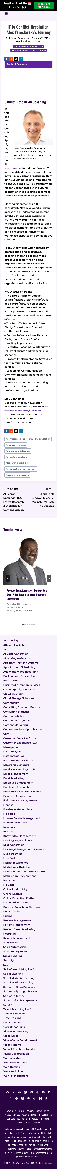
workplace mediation (17, 475)
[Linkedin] (43, 1092)
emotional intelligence (18, 451)
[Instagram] (25, 1092)
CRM (6, 733)
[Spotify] (16, 1098)
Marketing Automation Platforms (24, 871)
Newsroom (10, 880)
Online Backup (12, 893)
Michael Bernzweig (19, 38)
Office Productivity (15, 889)
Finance (8, 804)
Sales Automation (14, 947)
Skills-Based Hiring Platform (21, 969)
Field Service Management (20, 800)
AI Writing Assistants (16, 658)
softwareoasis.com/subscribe (23, 410)
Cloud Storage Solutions (18, 698)
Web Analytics (12, 1058)
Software (11, 1119)
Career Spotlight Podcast (19, 689)
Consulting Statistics (16, 711)
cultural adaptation (39, 439)
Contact (39, 1111)
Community (11, 702)
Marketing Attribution (17, 867)
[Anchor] (46, 1098)
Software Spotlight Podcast (21, 991)
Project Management (16, 924)
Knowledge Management (19, 835)
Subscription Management (20, 1000)
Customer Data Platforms (19, 738)
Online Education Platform (20, 898)
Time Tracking (12, 1018)
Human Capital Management (21, 818)
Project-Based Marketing (19, 929)
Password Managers (16, 902)
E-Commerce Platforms (18, 760)
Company (30, 1111)
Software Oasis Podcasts (28, 47)
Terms (46, 1111)
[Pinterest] (31, 1092)
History (21, 1111)
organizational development (21, 469)
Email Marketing (13, 778)
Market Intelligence (15, 862)
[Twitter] (13, 1092)
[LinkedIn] (21, 59)
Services (16, 1115)
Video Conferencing (16, 1031)
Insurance (9, 827)
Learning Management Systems (23, 849)
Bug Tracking (11, 680)
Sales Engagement (15, 951)
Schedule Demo (23, 1123)
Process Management (17, 920)
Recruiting (10, 933)
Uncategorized (12, 1022)
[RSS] (28, 1098)
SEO (6, 964)
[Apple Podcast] (22, 1098)
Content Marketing (15, 725)
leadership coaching (17, 463)
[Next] (49, 578)
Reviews (20, 1119)
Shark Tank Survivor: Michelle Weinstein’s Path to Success (42, 497)
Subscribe (36, 1123)
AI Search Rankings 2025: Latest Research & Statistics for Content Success (13, 499)
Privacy (8, 1115)
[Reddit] (11, 59)
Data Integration (14, 756)
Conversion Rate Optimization (22, 729)
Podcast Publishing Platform (21, 907)
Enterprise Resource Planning (22, 791)
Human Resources (15, 822)
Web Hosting (11, 1066)
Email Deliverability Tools (19, 769)
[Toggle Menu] (6, 13)
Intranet (8, 831)
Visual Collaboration (16, 1053)
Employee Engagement (18, 782)
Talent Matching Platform (19, 1009)
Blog (28, 1119)
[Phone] (10, 1098)
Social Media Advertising (18, 978)
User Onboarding (14, 1026)
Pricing (7, 916)
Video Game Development (20, 1040)
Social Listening (13, 973)
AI (4, 649)
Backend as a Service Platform (22, 676)
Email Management (15, 773)
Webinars (36, 1115)
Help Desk (9, 813)
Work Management (15, 1075)
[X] (16, 59)
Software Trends (13, 995)
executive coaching (16, 457)
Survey (7, 1004)
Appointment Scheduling (19, 667)
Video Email (11, 1035)
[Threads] (34, 1098)
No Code (8, 884)
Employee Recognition (17, 787)
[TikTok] (37, 1092)
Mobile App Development (19, 876)
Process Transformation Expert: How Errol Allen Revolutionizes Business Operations (27, 594)
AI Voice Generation (15, 653)
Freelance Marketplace (17, 809)
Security (8, 960)
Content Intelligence (16, 716)
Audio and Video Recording (20, 671)
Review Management (16, 938)
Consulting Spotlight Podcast (28, 50)
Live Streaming (13, 853)
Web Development (15, 1062)
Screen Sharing (13, 955)
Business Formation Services (21, 685)
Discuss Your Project (40, 1119)
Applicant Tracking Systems (20, 662)
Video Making (12, 1044)
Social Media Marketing (18, 982)
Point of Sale (11, 911)
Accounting (10, 640)
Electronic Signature (16, 764)
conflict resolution (16, 439)
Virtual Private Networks (19, 1049)
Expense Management (17, 796)
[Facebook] (6, 59)
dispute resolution (16, 445)
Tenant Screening (14, 1013)
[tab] (23, 624)
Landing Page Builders (17, 840)
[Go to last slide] (8, 578)
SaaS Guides (11, 942)
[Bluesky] (40, 1098)
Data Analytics (12, 751)
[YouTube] (19, 1092)
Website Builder (13, 1071)
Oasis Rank (47, 1115)
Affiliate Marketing (15, 645)
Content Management (17, 720)
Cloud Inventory (13, 693)
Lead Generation (13, 844)
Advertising (27, 1115)
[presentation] (28, 560)
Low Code (9, 858)
